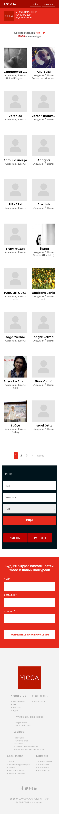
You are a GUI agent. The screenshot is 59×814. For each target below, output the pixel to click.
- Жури (14, 710)
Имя (38, 33)
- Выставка (16, 707)
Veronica (15, 116)
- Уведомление (18, 701)
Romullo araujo (15, 160)
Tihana (43, 248)
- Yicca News (42, 764)
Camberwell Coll (16, 72)
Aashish (44, 204)
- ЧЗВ (13, 704)
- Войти (10, 761)
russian (48, 4)
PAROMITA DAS (15, 293)
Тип (43, 33)
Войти (36, 4)
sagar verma (15, 337)
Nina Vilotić (43, 381)
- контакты (19, 737)
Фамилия (10, 595)
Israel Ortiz (44, 425)
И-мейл (9, 611)
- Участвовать (38, 701)
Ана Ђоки (44, 72)
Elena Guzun (15, 248)
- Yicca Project (43, 770)
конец (40, 455)
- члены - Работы (15, 770)
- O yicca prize (21, 740)
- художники (21, 722)
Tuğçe (15, 425)
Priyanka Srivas (15, 381)
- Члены (11, 767)
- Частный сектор (24, 725)
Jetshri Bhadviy (44, 116)
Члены (15, 538)
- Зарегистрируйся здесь (18, 764)
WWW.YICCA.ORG (29, 799)
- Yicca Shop (42, 767)
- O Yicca (18, 743)
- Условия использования (26, 746)
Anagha (43, 160)
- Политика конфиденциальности (29, 749)
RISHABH (15, 204)
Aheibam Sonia (43, 293)
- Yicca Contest (44, 761)
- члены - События (16, 773)
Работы (40, 538)
